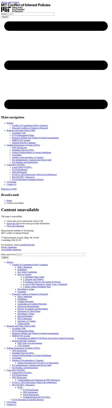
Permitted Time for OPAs (23, 150)
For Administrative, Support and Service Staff (31, 160)
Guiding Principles (25, 301)
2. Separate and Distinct (33, 279)
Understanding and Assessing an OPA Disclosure (38, 380)
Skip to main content (10, 2)
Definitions (22, 269)
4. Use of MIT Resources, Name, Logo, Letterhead (45, 284)
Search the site (13, 223)
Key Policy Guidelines (27, 272)
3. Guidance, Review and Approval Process (42, 282)
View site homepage (15, 226)
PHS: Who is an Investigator (29, 343)
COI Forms (11, 182)
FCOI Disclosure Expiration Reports (28, 179)
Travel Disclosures (31, 395)
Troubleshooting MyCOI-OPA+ (37, 397)
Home (9, 200)
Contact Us (11, 184)
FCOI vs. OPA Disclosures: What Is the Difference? (34, 174)
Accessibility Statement (11, 250)
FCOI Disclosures (20, 169)
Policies (10, 123)
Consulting (16, 155)
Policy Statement (24, 267)
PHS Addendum (24, 318)
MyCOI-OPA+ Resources (23, 177)
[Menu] (56, 111)
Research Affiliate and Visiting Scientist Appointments (35, 138)
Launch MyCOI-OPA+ (22, 167)
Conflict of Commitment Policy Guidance (30, 125)
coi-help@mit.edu (26, 245)
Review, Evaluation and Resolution (32, 309)
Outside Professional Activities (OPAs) (23, 145)
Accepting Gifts (19, 133)
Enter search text (8, 254)
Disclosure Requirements (28, 306)
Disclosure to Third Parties (28, 311)
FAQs (20, 387)
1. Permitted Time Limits (33, 277)
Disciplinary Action (25, 289)
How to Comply (24, 274)
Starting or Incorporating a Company (28, 157)
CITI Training (23, 345)
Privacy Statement (9, 247)
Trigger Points (23, 323)
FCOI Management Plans (23, 135)
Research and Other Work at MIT (21, 130)
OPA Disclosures (19, 147)
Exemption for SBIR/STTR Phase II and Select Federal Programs (45, 338)
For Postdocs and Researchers (25, 162)
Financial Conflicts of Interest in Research (30, 128)
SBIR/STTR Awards (21, 140)
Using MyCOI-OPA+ (16, 165)
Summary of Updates (26, 321)
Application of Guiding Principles (32, 304)
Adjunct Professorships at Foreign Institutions (31, 152)
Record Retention (25, 316)
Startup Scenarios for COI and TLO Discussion (37, 363)
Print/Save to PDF (9, 189)
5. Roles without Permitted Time (37, 287)
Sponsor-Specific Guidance (24, 142)
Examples (21, 291)
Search (4, 14)
